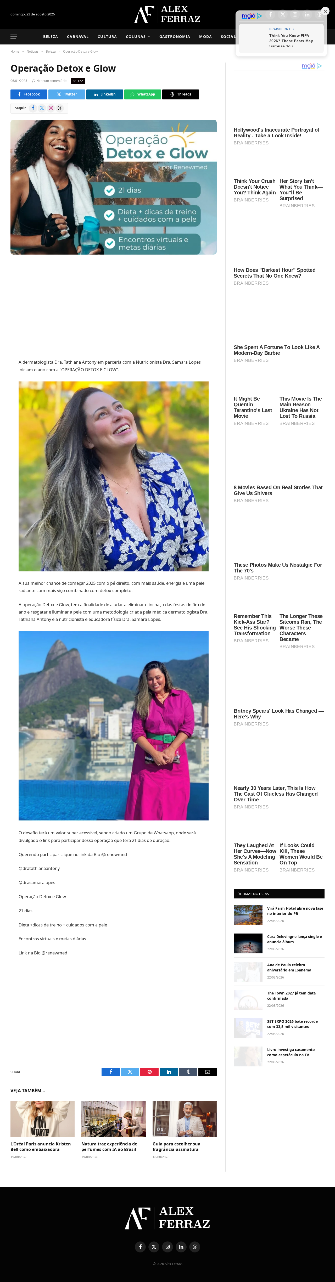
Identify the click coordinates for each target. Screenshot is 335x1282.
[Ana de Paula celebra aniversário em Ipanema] (248, 972)
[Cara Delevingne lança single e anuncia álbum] (248, 943)
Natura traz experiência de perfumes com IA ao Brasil (109, 1146)
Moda (205, 36)
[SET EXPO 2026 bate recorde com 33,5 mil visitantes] (248, 1028)
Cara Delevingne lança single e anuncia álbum (294, 939)
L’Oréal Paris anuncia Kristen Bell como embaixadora (40, 1146)
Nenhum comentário (51, 80)
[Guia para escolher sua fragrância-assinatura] (185, 1119)
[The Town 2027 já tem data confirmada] (248, 1000)
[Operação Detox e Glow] (113, 187)
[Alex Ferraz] (167, 14)
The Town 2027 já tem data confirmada (291, 996)
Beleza (50, 36)
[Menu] (13, 37)
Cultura (107, 36)
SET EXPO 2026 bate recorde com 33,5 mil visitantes (292, 1024)
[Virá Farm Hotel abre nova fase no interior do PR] (248, 915)
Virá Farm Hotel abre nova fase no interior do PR (295, 911)
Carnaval (78, 36)
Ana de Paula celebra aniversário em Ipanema (289, 967)
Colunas (136, 36)
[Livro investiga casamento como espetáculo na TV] (248, 1056)
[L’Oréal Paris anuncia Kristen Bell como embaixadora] (42, 1119)
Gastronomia (174, 36)
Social (228, 36)
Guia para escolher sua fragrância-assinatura (176, 1146)
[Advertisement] (114, 307)
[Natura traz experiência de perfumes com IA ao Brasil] (113, 1119)
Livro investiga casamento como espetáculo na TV (291, 1052)
